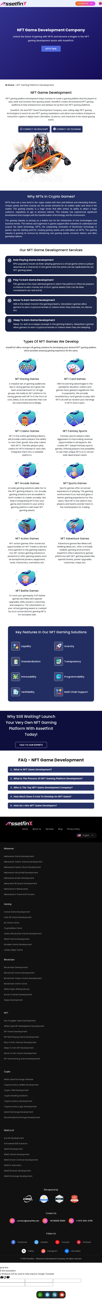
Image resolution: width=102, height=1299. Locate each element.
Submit (40, 705)
